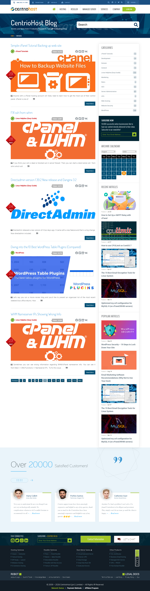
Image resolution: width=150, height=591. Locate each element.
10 (41, 380)
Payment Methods (74, 588)
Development (118, 58)
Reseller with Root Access (53, 563)
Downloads (66, 577)
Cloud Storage (82, 560)
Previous (15, 380)
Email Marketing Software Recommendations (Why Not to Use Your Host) (117, 377)
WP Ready (15, 560)
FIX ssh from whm (22, 112)
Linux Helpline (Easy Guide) (118, 72)
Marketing (118, 77)
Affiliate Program (91, 588)
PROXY (118, 563)
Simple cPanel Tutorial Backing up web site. (36, 45)
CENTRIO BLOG (52, 536)
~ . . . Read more (34, 513)
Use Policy (119, 577)
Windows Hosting (17, 563)
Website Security (118, 106)
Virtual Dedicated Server (85, 554)
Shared (14, 554)
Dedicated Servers (84, 566)
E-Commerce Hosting (18, 566)
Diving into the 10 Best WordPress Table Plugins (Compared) (46, 247)
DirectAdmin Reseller (51, 560)
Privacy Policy (130, 577)
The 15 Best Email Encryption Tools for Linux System (118, 274)
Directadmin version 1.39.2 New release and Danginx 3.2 (44, 180)
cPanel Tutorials (118, 54)
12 (49, 380)
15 (62, 380)
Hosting (63, 9)
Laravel (23, 560)
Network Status (58, 588)
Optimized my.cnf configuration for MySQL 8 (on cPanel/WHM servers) (117, 304)
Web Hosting (118, 101)
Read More (90, 104)
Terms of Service (107, 577)
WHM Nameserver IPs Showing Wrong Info (36, 314)
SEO (118, 87)
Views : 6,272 (57, 52)
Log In (129, 9)
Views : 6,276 (57, 253)
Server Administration (118, 91)
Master (47, 557)
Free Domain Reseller (117, 566)
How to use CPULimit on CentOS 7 (116, 245)
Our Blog (19, 36)
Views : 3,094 (57, 320)
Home (12, 36)
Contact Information (96, 539)
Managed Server (89, 9)
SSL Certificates (116, 554)
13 (54, 380)
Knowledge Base (40, 577)
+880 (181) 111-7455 (22, 2)
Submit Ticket (27, 577)
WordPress (118, 110)
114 (69, 380)
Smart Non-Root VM (84, 563)
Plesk (47, 554)
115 (74, 380)
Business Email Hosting (118, 557)
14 (58, 380)
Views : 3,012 (57, 186)
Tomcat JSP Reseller (51, 566)
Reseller (74, 9)
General (118, 68)
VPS (118, 96)
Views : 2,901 (57, 119)
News (118, 82)
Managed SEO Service (118, 560)
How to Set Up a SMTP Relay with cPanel (116, 216)
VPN (112, 563)
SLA (138, 577)
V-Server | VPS (82, 557)
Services (104, 9)
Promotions (39, 2)
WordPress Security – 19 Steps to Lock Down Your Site (118, 346)
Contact (67, 2)
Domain (133, 2)
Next (80, 380)
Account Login (16, 577)
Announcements (54, 577)
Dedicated (22, 554)
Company (116, 9)
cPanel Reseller (55, 554)
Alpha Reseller (56, 557)
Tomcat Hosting (17, 557)
